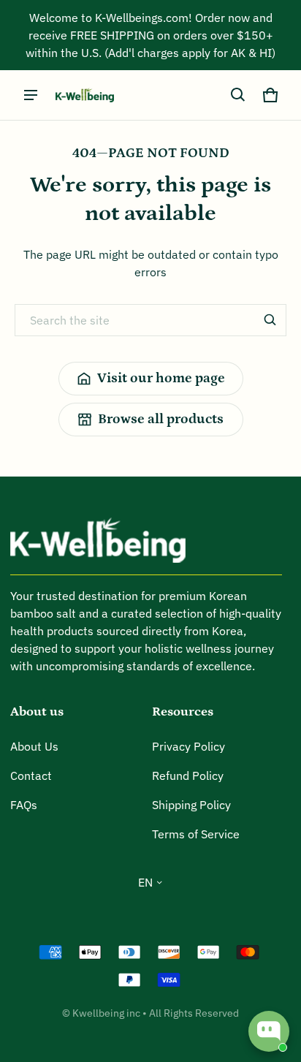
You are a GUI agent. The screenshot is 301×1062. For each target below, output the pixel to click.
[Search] (270, 320)
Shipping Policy (191, 804)
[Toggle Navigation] (31, 95)
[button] (238, 95)
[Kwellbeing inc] (85, 95)
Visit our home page (161, 378)
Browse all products (161, 419)
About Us (34, 746)
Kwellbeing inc (106, 1013)
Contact (31, 775)
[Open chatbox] (268, 1031)
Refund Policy (188, 775)
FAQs (23, 804)
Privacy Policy (188, 746)
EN (145, 882)
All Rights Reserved (194, 1013)
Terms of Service (196, 834)
